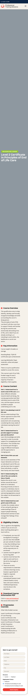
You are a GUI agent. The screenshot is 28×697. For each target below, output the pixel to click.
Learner (6, 677)
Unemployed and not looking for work (14, 686)
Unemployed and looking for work (13, 683)
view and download (12, 598)
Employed (7, 681)
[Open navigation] (25, 6)
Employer (13, 677)
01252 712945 (5, 2)
